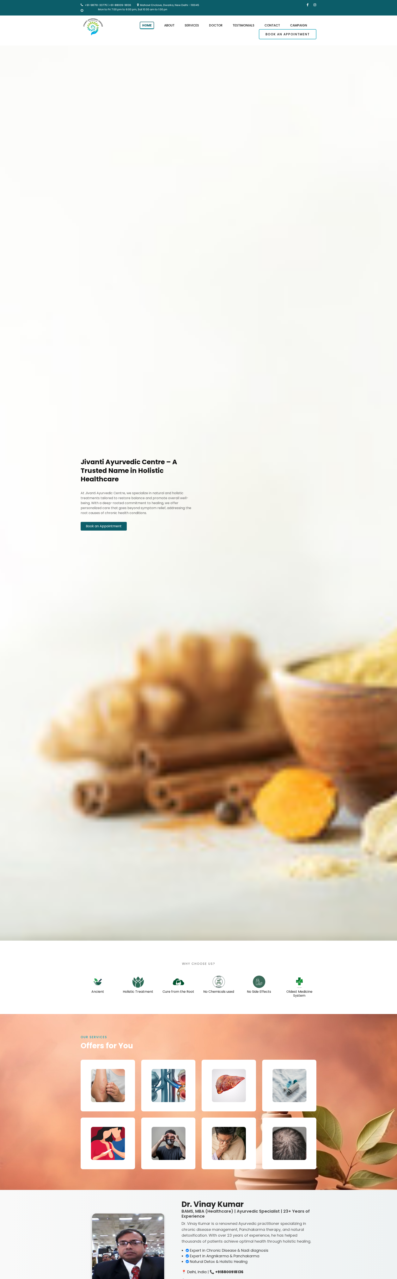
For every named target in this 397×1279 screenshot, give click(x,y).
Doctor (215, 25)
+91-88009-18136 (120, 5)
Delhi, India (197, 1271)
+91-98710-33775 (96, 5)
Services (192, 25)
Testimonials (243, 25)
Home (147, 25)
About (169, 25)
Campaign (298, 25)
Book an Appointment (104, 526)
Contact (272, 25)
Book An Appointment (287, 34)
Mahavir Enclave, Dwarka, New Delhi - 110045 (169, 5)
